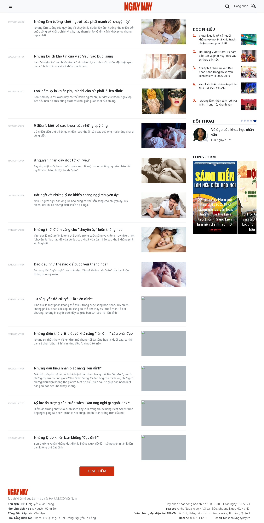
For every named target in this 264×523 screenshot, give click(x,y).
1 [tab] (242, 121)
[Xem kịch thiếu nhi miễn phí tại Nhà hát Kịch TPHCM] (248, 88)
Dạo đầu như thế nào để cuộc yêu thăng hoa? (71, 264)
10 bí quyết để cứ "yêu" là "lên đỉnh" (63, 298)
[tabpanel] (224, 134)
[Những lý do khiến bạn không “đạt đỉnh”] (163, 437)
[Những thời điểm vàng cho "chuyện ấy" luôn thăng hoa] (163, 239)
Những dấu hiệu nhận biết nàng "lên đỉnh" (68, 368)
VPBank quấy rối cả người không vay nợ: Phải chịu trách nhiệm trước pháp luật (217, 39)
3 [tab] (248, 121)
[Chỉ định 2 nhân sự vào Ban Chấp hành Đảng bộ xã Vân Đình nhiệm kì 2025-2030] (248, 72)
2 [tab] (245, 121)
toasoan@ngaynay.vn (236, 518)
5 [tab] (254, 121)
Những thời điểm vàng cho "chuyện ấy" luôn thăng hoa (78, 229)
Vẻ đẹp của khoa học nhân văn (232, 132)
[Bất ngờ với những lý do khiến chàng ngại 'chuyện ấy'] (163, 205)
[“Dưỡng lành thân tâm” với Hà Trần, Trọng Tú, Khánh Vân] (248, 104)
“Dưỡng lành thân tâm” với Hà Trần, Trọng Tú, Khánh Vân (218, 102)
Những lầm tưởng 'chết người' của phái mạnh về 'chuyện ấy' (82, 21)
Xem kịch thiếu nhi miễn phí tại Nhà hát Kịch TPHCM (218, 86)
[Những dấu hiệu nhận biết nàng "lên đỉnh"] (163, 368)
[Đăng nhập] (253, 6)
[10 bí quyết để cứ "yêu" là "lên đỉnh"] (163, 298)
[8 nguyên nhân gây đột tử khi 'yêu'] (163, 170)
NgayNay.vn (138, 6)
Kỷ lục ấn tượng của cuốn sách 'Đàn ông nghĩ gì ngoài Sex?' (82, 402)
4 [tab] (251, 121)
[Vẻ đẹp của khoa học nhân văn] (200, 134)
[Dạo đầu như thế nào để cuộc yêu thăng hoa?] (163, 274)
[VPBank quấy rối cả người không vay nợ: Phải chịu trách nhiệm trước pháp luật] (248, 39)
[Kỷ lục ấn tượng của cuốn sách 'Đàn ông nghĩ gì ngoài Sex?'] (163, 402)
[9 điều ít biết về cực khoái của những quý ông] (163, 135)
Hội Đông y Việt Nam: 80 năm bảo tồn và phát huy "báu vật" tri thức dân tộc (218, 55)
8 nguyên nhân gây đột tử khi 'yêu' (62, 160)
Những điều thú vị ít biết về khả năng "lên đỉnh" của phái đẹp (83, 333)
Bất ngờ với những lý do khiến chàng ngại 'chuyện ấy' (76, 194)
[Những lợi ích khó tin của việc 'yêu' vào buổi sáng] (163, 66)
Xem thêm (96, 471)
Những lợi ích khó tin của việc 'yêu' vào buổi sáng (73, 56)
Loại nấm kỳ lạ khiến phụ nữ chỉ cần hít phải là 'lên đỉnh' (78, 90)
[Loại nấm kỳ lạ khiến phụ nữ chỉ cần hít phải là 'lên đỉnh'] (163, 101)
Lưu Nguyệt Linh (221, 140)
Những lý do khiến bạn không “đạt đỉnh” (66, 437)
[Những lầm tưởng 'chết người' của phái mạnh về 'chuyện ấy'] (163, 31)
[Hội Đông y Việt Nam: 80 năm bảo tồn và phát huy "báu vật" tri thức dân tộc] (248, 56)
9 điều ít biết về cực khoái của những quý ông (71, 125)
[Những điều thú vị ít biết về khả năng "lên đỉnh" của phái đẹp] (163, 333)
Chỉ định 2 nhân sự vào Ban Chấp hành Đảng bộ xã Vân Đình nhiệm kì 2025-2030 (216, 72)
